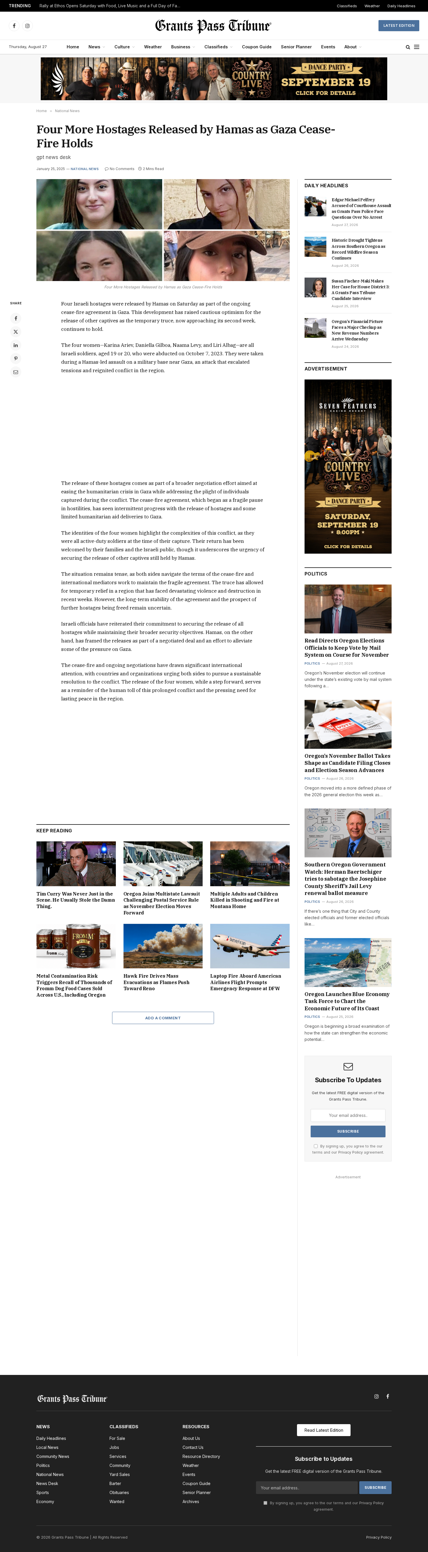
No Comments (122, 169)
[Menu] (416, 47)
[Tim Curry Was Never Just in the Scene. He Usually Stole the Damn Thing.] (76, 863)
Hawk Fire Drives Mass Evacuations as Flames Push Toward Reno (156, 982)
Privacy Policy (350, 1152)
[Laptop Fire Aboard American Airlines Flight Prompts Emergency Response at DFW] (250, 946)
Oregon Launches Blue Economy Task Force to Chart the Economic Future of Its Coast (347, 1001)
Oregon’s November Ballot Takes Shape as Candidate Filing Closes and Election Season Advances (347, 763)
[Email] (15, 371)
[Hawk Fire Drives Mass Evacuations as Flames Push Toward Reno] (163, 946)
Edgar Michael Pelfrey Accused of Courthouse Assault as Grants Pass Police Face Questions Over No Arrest (361, 208)
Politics (312, 663)
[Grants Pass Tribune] (214, 26)
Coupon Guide (257, 46)
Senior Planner (296, 46)
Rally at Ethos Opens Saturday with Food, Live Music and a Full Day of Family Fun (112, 5)
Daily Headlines (401, 5)
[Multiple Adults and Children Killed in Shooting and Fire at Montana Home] (250, 863)
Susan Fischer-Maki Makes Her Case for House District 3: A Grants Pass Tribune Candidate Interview (361, 289)
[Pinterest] (15, 358)
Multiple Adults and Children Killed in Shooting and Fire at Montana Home (244, 900)
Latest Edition (398, 25)
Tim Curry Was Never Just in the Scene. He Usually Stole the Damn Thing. (75, 900)
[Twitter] (15, 331)
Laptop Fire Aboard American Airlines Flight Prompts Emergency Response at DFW (245, 982)
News (94, 46)
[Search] (408, 47)
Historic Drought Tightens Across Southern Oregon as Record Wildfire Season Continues (358, 249)
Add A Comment (163, 1018)
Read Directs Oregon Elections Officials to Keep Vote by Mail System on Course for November (347, 647)
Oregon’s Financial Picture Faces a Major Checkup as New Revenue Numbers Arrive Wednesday (357, 330)
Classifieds (347, 5)
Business (180, 46)
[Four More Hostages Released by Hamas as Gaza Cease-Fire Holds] (163, 230)
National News (85, 169)
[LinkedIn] (15, 345)
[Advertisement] (163, 427)
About (350, 46)
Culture (122, 46)
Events (328, 46)
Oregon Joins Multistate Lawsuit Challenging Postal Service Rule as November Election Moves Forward (161, 903)
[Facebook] (15, 318)
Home (73, 46)
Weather (372, 5)
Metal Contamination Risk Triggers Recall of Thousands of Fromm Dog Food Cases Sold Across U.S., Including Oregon (74, 985)
